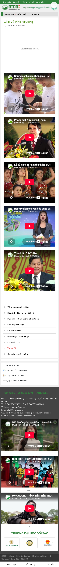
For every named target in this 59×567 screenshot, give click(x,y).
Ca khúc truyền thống (17, 354)
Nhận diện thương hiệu (18, 336)
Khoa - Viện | (28, 2)
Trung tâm (39, 2)
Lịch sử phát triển (15, 324)
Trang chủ (9, 14)
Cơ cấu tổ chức (14, 330)
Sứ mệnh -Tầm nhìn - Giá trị (20, 313)
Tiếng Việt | (6, 2)
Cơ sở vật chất (14, 342)
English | (16, 2)
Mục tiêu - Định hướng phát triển (23, 319)
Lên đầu (50, 564)
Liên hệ (31, 564)
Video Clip (35, 14)
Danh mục (11, 564)
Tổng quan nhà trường (18, 307)
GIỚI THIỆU (22, 14)
